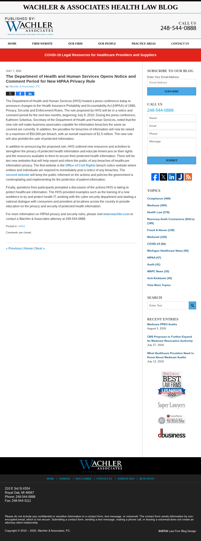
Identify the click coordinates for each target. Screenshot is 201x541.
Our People (107, 43)
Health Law (158, 212)
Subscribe (171, 91)
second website (17, 174)
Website (64, 478)
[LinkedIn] (172, 177)
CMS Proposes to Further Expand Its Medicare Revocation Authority (170, 338)
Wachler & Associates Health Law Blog (29, 26)
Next (40, 248)
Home (12, 43)
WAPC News (158, 271)
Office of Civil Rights (80, 165)
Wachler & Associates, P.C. (54, 530)
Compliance (159, 198)
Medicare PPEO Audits (162, 324)
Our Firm (75, 43)
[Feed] (188, 177)
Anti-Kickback (159, 278)
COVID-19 (156, 243)
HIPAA (21, 226)
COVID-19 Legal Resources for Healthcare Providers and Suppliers (100, 55)
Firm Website (42, 43)
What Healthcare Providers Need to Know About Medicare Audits (170, 355)
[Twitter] (163, 177)
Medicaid (157, 237)
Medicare (157, 205)
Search (192, 305)
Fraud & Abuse (161, 230)
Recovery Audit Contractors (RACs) (171, 221)
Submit (171, 160)
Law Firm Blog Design (177, 531)
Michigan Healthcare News (168, 250)
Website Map (125, 478)
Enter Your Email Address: (163, 77)
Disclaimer (83, 478)
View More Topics (159, 285)
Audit (153, 264)
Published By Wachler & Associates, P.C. (178, 26)
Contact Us (180, 43)
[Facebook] (155, 177)
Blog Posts (147, 478)
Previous (14, 248)
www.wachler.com (116, 214)
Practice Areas (144, 43)
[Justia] (180, 177)
